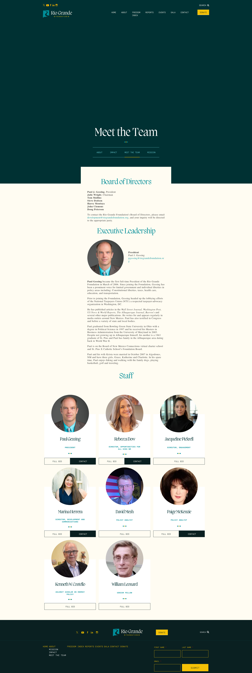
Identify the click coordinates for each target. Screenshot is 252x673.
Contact (185, 12)
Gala (173, 12)
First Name (160, 647)
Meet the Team (132, 152)
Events (162, 12)
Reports (149, 12)
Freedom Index (75, 646)
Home (113, 12)
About (124, 12)
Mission (151, 152)
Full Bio (57, 461)
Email (157, 661)
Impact (113, 152)
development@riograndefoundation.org (107, 217)
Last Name (187, 647)
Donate (203, 12)
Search (203, 5)
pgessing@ (134, 258)
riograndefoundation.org (146, 259)
